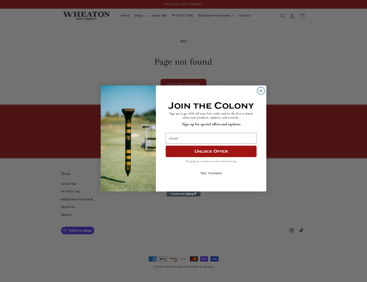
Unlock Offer (211, 151)
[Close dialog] (261, 91)
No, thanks (211, 173)
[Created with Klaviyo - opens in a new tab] (183, 194)
